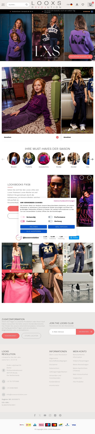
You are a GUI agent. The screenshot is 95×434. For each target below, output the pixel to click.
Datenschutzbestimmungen (64, 201)
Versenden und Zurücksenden (55, 377)
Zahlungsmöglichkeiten (58, 372)
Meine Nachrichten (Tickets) (80, 369)
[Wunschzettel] (83, 4)
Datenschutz (54, 368)
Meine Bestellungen (80, 364)
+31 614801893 (12, 388)
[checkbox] (22, 217)
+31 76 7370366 (13, 381)
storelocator (54, 385)
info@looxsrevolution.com (17, 394)
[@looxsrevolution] (18, 237)
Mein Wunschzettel (80, 374)
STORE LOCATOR (31, 336)
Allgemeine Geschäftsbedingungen (58, 359)
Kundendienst (10, 336)
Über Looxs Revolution (58, 354)
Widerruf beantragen (81, 361)
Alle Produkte (78, 382)
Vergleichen (77, 378)
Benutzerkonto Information (79, 356)
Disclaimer (53, 364)
